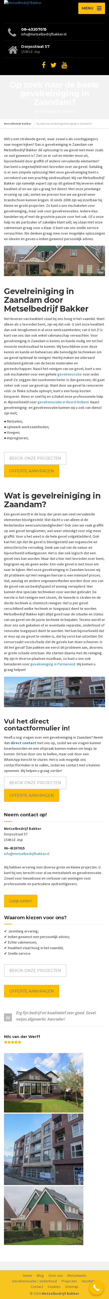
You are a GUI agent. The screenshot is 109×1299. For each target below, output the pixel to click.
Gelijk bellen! (20, 901)
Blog (40, 1275)
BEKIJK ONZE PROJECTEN (35, 458)
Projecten (69, 1281)
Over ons (55, 1275)
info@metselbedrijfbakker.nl (43, 34)
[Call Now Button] (96, 1287)
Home (27, 1275)
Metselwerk (76, 1275)
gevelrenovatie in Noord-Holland (63, 402)
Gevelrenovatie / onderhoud (34, 1281)
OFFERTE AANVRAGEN (31, 471)
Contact (37, 1286)
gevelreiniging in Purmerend (52, 664)
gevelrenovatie (69, 374)
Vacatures (89, 1281)
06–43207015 (34, 29)
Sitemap (71, 1286)
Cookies (54, 1286)
